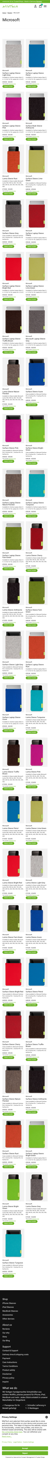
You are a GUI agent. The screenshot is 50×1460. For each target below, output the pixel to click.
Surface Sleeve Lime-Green (34, 179)
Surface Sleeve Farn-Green (34, 611)
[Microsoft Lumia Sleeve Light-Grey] (37, 863)
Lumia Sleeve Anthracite (12, 610)
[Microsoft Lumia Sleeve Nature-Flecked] (13, 372)
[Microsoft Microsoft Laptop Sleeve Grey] (37, 319)
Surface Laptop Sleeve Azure (11, 718)
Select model (8, 86)
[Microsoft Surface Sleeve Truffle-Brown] (37, 1024)
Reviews (39, 1)
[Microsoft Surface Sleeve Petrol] (37, 972)
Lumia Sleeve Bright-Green (10, 1207)
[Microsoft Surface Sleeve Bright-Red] (13, 972)
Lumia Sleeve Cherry (34, 555)
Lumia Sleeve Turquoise (35, 717)
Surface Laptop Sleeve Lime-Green (35, 287)
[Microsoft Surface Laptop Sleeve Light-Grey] (13, 53)
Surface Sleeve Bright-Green (34, 449)
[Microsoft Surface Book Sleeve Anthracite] (37, 106)
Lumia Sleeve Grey (33, 1206)
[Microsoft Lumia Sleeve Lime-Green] (37, 808)
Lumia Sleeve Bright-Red (12, 883)
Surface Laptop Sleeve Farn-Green (11, 556)
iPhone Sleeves (9, 1303)
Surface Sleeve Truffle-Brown (35, 1045)
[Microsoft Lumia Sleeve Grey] (37, 1186)
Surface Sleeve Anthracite (36, 1099)
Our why (5, 1332)
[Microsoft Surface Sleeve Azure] (37, 372)
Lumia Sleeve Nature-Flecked (11, 392)
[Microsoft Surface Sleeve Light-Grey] (13, 645)
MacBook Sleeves (10, 1311)
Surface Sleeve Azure (34, 391)
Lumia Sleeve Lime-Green (36, 828)
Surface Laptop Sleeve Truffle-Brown (11, 340)
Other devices (8, 1318)
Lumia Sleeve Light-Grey (35, 883)
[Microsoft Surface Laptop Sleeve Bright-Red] (13, 266)
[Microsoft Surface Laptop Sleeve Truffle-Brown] (13, 319)
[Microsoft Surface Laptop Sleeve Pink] (13, 106)
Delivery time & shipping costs (15, 1354)
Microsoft (5, 70)
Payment (6, 1358)
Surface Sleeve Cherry (11, 1044)
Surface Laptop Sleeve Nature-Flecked (11, 503)
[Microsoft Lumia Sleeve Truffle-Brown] (13, 752)
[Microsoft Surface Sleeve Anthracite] (37, 1079)
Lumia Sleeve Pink (33, 772)
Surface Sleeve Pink (10, 448)
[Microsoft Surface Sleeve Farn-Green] (37, 590)
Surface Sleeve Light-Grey (12, 664)
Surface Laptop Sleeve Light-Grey (11, 74)
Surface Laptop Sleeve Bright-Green (35, 1154)
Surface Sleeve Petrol (34, 991)
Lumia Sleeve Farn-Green (12, 937)
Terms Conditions (10, 1366)
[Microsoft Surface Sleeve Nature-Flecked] (13, 1079)
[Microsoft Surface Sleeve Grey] (13, 213)
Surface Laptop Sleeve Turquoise (35, 503)
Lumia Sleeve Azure (34, 937)
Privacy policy (8, 1377)
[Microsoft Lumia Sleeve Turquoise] (37, 697)
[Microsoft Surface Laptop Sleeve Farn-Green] (13, 535)
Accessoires (7, 1314)
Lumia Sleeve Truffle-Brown (10, 773)
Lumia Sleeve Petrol (10, 828)
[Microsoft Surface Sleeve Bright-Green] (37, 428)
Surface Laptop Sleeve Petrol (35, 74)
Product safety (8, 1370)
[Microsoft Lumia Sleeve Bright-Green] (13, 1186)
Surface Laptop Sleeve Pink (11, 127)
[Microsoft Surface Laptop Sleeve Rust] (37, 645)
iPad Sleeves (8, 1307)
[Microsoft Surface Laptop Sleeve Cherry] (37, 213)
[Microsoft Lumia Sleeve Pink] (37, 752)
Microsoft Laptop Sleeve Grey (35, 340)
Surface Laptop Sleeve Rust (35, 665)
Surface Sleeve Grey (10, 233)
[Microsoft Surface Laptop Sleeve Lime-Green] (37, 266)
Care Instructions (9, 1362)
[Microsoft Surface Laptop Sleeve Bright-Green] (37, 1134)
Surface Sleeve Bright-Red (12, 991)
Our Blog (6, 1340)
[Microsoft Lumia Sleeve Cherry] (37, 535)
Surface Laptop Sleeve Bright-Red (11, 287)
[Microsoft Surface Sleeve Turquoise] (13, 1243)
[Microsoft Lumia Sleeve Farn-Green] (13, 917)
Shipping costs (12, 84)
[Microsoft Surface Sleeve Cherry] (13, 1024)
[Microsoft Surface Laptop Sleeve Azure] (13, 697)
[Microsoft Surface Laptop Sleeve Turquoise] (37, 483)
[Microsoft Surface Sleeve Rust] (13, 1134)
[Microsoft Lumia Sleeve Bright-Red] (13, 863)
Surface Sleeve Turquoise (12, 1263)
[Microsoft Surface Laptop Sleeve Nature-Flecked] (13, 483)
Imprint (5, 1381)
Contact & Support (10, 1350)
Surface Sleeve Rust (10, 1153)
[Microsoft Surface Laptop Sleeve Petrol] (37, 53)
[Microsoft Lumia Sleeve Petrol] (13, 808)
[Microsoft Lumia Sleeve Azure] (37, 917)
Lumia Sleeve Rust (9, 178)
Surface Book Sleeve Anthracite (34, 127)
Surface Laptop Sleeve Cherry (35, 234)
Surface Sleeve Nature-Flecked (11, 1100)
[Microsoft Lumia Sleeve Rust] (13, 159)
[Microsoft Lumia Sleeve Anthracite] (13, 590)
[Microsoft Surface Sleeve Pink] (13, 428)
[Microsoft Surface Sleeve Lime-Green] (37, 159)
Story (4, 1336)
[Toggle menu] (45, 6)
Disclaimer (7, 1374)
